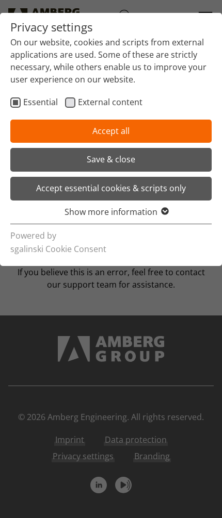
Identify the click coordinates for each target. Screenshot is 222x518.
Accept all (111, 131)
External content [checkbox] (110, 102)
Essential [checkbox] (40, 102)
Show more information (111, 212)
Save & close (111, 159)
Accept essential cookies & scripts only (111, 188)
